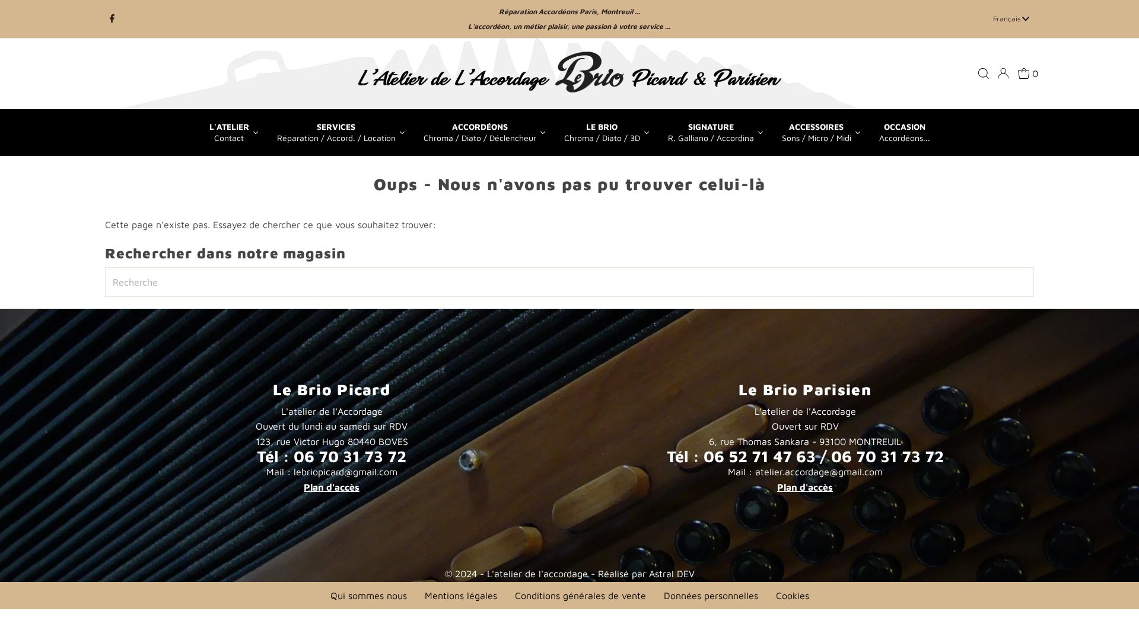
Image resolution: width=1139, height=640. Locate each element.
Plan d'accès (331, 487)
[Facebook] (112, 19)
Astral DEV (672, 573)
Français (1007, 18)
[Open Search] (983, 73)
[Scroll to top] (1115, 616)
